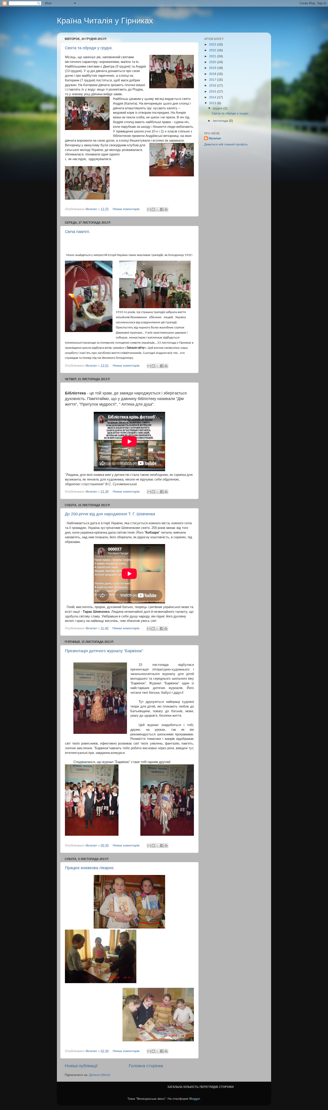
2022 (213, 50)
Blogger (194, 1098)
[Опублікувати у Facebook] (162, 209)
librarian (215, 138)
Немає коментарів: (127, 209)
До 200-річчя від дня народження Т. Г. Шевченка (110, 514)
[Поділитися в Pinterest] (166, 209)
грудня (218, 108)
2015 (213, 91)
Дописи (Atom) (99, 1075)
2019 (213, 68)
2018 (213, 74)
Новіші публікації (81, 1065)
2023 (213, 44)
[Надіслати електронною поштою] (149, 209)
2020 (213, 62)
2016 (213, 85)
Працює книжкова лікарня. (89, 868)
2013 (213, 103)
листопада (221, 120)
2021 (213, 56)
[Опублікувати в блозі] (153, 209)
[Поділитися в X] (157, 209)
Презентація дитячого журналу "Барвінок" (104, 651)
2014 (213, 97)
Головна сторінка (146, 1065)
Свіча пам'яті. (77, 231)
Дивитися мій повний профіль (226, 144)
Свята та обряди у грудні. (89, 48)
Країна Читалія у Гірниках (105, 20)
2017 (213, 79)
